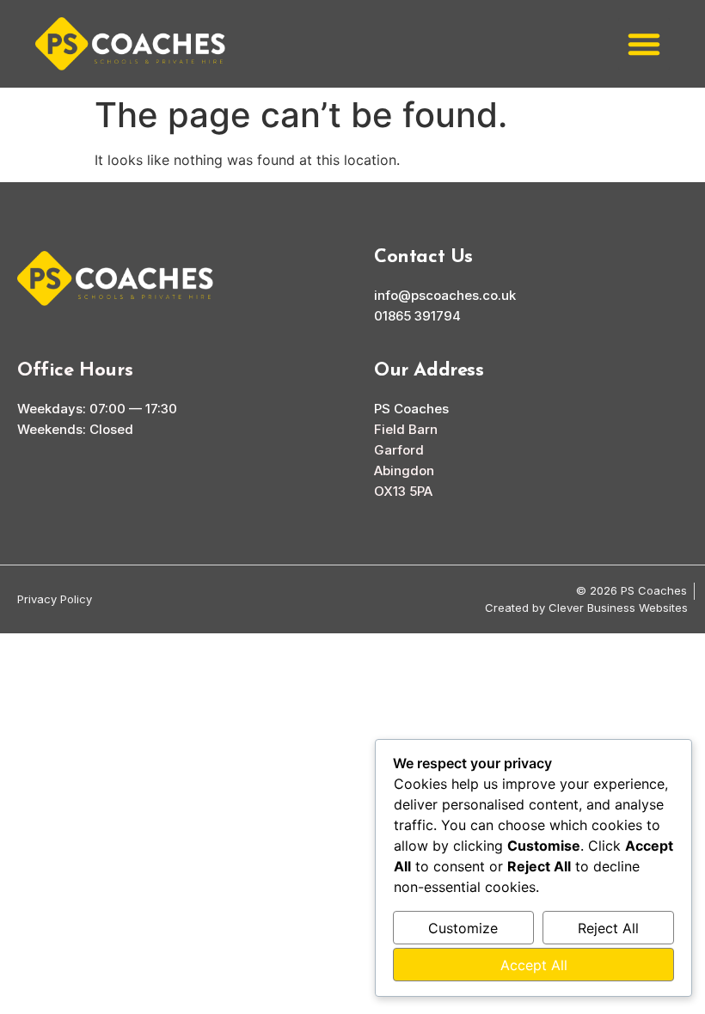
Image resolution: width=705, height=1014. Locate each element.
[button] (644, 44)
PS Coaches (411, 408)
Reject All (608, 928)
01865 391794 (417, 316)
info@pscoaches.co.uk (445, 295)
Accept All (533, 965)
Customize (463, 928)
